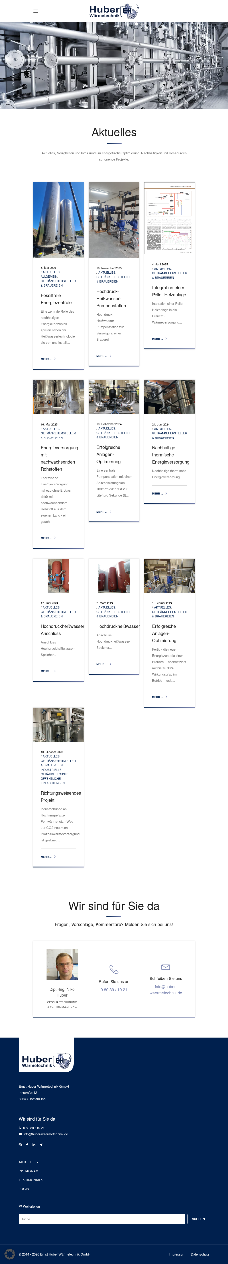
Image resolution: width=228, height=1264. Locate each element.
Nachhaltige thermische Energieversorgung (170, 454)
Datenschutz (200, 1254)
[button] (10, 1254)
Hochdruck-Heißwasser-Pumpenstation (111, 298)
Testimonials (31, 1180)
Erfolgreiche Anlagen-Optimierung (108, 454)
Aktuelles (51, 272)
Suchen (198, 1219)
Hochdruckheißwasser (118, 626)
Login (24, 1189)
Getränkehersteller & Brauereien (58, 283)
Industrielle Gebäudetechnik (54, 771)
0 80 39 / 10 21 (114, 989)
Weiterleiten (31, 1206)
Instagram (29, 1171)
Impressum (177, 1254)
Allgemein (49, 276)
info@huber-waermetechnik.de (166, 989)
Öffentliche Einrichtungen (53, 780)
